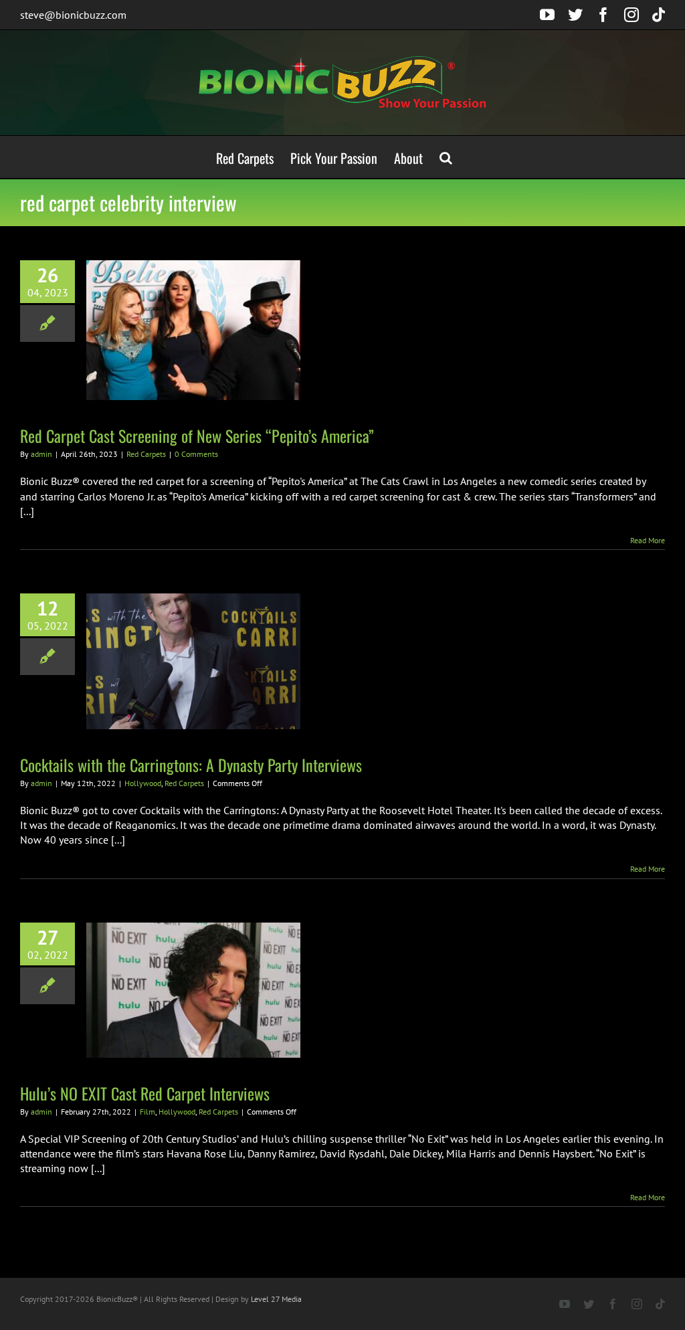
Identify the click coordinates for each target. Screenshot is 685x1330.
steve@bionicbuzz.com (73, 14)
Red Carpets (146, 454)
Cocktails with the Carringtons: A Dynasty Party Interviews (191, 765)
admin (41, 454)
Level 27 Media (276, 1299)
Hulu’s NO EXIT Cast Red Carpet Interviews (145, 1093)
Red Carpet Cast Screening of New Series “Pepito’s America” (197, 435)
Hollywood (142, 783)
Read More (647, 540)
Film (147, 1112)
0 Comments (196, 454)
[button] (445, 157)
